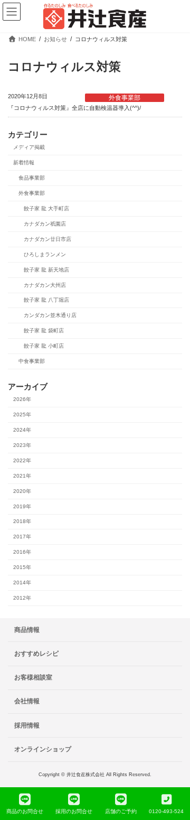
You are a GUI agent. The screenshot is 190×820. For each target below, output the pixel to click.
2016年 (22, 552)
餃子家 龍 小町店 (44, 346)
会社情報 (27, 701)
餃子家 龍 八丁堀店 (46, 300)
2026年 (22, 399)
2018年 (22, 521)
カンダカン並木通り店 (50, 315)
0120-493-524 (166, 811)
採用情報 (27, 725)
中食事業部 (31, 361)
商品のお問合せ (24, 811)
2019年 (22, 506)
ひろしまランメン (45, 254)
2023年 (22, 445)
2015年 (22, 567)
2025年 (22, 414)
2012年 (22, 598)
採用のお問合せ (73, 811)
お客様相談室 (33, 677)
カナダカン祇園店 (45, 224)
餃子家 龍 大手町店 (46, 208)
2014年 (22, 582)
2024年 (22, 430)
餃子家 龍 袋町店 (44, 330)
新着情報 (23, 162)
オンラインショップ (42, 749)
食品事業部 (31, 178)
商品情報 (27, 629)
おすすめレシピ (36, 653)
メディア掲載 (29, 147)
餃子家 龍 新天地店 (46, 270)
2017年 (22, 536)
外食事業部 (124, 97)
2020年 (22, 491)
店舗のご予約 (121, 811)
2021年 (22, 476)
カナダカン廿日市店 (47, 239)
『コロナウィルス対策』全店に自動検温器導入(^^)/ (74, 108)
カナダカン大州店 (45, 285)
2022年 (22, 460)
